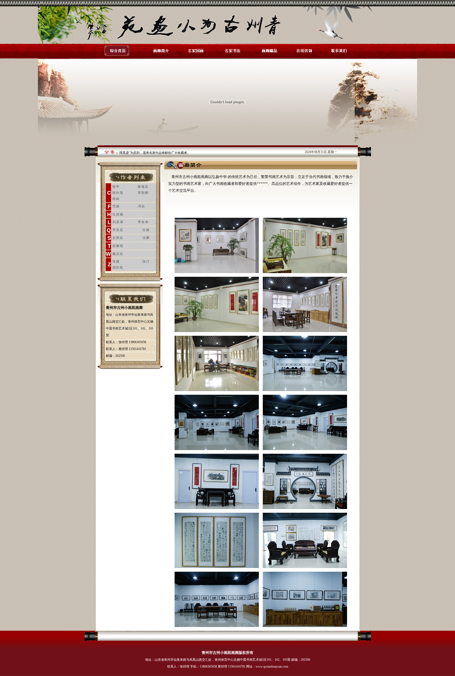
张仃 (146, 261)
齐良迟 (117, 230)
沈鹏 (146, 238)
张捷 (116, 261)
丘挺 (146, 230)
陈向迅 (117, 193)
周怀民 (117, 267)
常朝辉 (143, 193)
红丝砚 (117, 214)
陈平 (116, 187)
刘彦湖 (117, 222)
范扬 (116, 206)
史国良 (117, 238)
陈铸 (116, 199)
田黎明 (117, 246)
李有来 (143, 222)
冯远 (141, 206)
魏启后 (117, 254)
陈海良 (143, 187)
